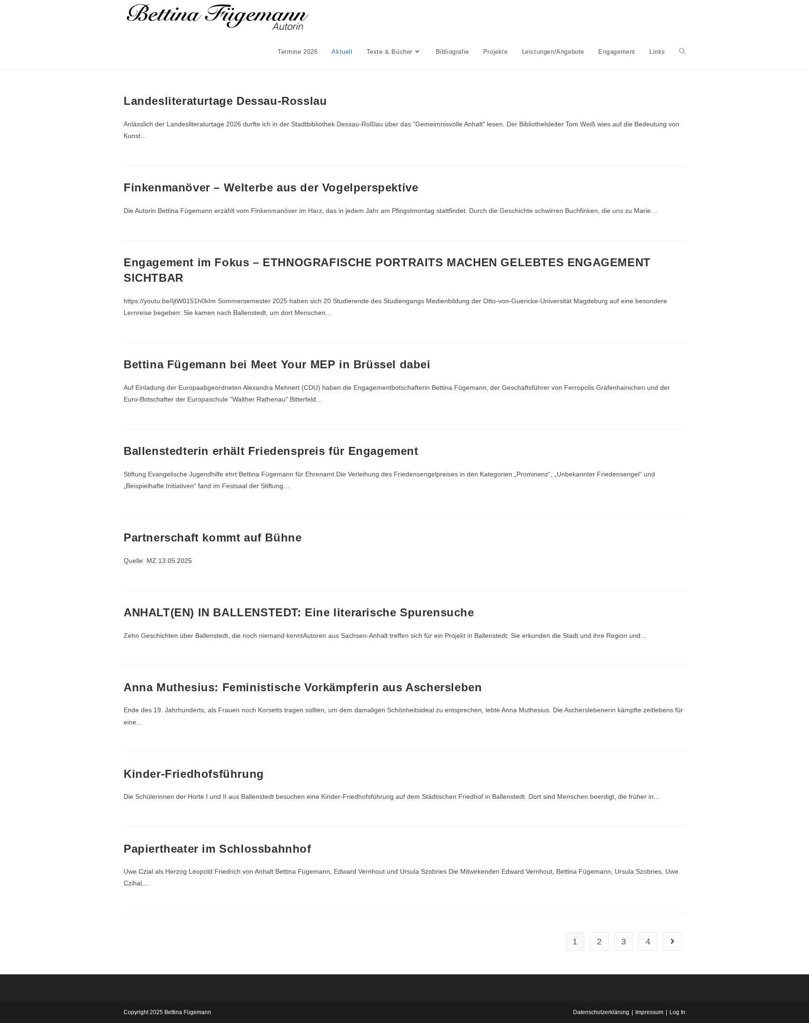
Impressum (649, 1012)
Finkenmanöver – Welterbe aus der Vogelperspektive (271, 187)
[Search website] (682, 52)
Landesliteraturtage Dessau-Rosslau (225, 101)
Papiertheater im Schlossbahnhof (219, 848)
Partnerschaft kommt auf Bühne (213, 537)
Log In (677, 1012)
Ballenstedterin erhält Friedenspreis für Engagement (271, 451)
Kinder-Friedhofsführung (194, 773)
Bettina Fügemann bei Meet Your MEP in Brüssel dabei (277, 364)
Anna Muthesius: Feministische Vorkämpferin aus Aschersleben (303, 687)
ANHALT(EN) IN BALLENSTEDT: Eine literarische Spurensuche (299, 612)
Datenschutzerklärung (601, 1012)
